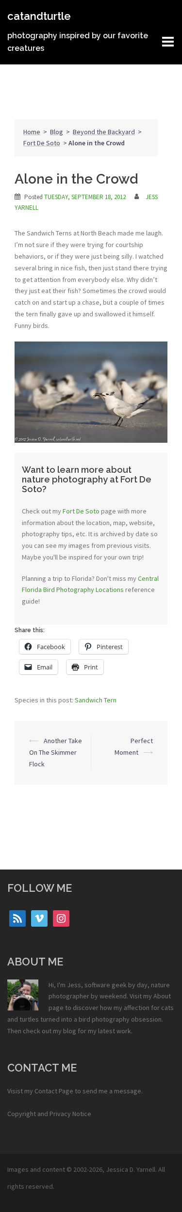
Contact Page (53, 1091)
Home (31, 131)
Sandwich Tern (95, 700)
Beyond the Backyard (104, 131)
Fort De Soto (41, 143)
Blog (56, 131)
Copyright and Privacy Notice (49, 1113)
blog (69, 1030)
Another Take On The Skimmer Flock (55, 752)
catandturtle (39, 16)
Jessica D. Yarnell (130, 1169)
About (162, 996)
